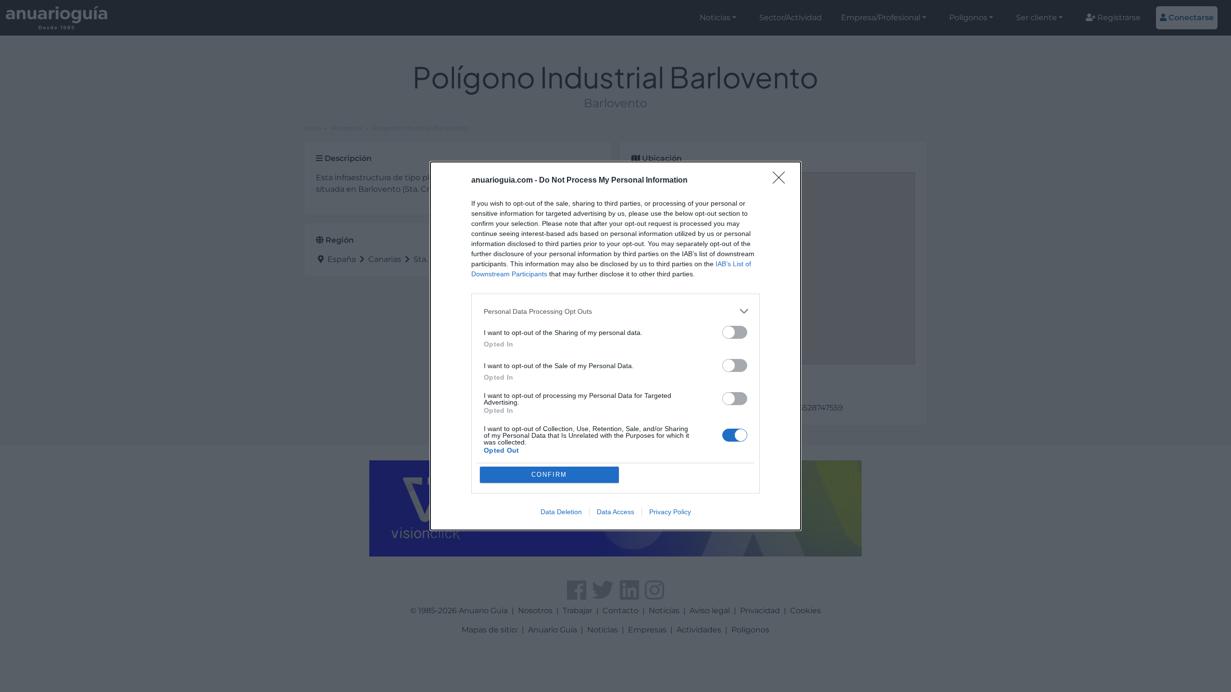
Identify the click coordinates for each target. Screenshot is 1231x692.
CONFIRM (549, 474)
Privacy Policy (670, 512)
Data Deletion (561, 512)
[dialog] (615, 346)
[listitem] (615, 311)
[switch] (734, 332)
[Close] (782, 181)
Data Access (615, 512)
